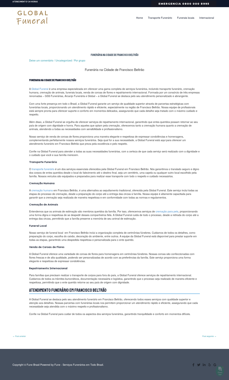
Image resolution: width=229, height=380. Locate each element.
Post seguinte (209, 336)
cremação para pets (167, 211)
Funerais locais (185, 17)
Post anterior (19, 336)
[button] (183, 4)
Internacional (206, 17)
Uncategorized (63, 60)
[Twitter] (198, 364)
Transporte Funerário (160, 17)
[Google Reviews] (214, 364)
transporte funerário (43, 169)
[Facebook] (193, 364)
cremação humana (42, 190)
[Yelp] (209, 364)
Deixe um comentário (41, 60)
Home (139, 17)
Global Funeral (39, 89)
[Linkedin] (204, 364)
